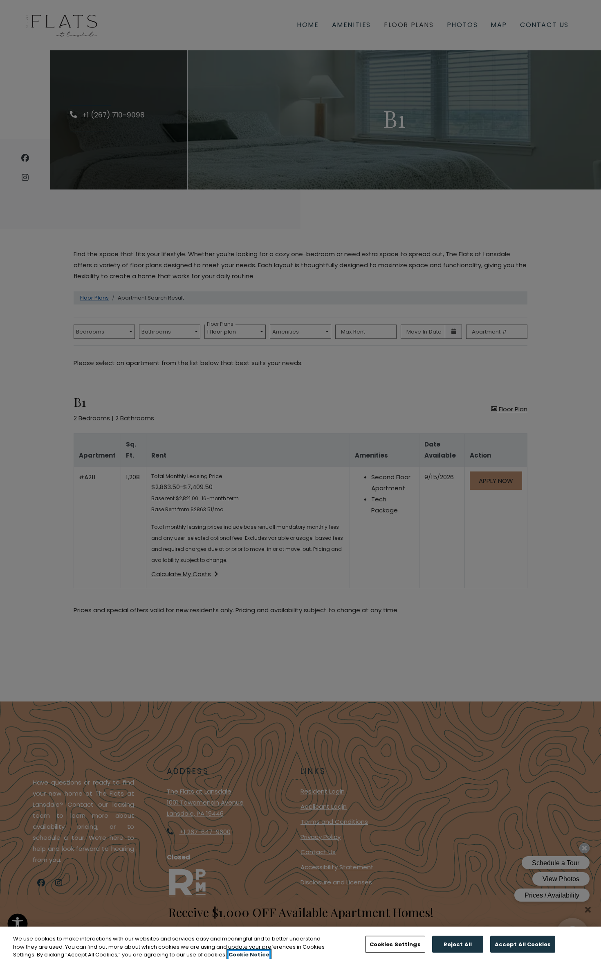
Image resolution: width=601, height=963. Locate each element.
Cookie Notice (249, 954)
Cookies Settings (395, 944)
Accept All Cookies (523, 944)
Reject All (458, 944)
